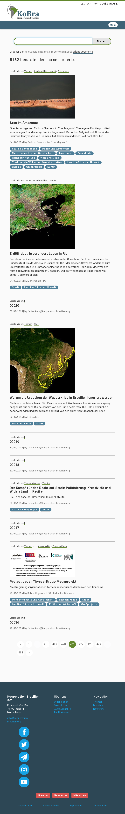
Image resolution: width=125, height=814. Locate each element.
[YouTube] (24, 781)
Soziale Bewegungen (24, 148)
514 (20, 652)
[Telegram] (24, 756)
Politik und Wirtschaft (55, 148)
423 (90, 644)
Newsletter (60, 795)
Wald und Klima (49, 157)
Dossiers (98, 705)
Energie (16, 166)
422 (81, 644)
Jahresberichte (62, 709)
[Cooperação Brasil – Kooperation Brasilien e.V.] (23, 11)
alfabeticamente (83, 51)
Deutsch (86, 3)
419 (54, 644)
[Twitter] (24, 744)
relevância (31, 51)
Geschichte (60, 705)
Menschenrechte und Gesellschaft (32, 153)
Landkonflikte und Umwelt (83, 162)
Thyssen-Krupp (59, 546)
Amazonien (65, 153)
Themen (28, 71)
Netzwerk (98, 709)
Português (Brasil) (106, 3)
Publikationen (61, 712)
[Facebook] (24, 731)
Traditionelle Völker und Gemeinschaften (37, 162)
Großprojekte (34, 166)
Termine (46, 483)
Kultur (51, 166)
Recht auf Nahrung (23, 157)
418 (46, 644)
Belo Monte (63, 71)
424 (99, 644)
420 (63, 644)
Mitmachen (79, 795)
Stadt (15, 287)
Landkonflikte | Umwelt (45, 71)
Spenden (43, 795)
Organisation (61, 702)
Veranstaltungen (32, 483)
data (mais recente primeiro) (55, 51)
